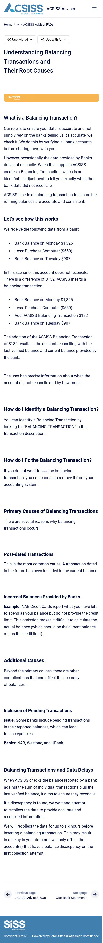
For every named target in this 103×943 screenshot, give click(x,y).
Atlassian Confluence (84, 936)
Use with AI (20, 39)
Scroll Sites (58, 936)
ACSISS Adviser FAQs (38, 24)
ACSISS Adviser (61, 8)
